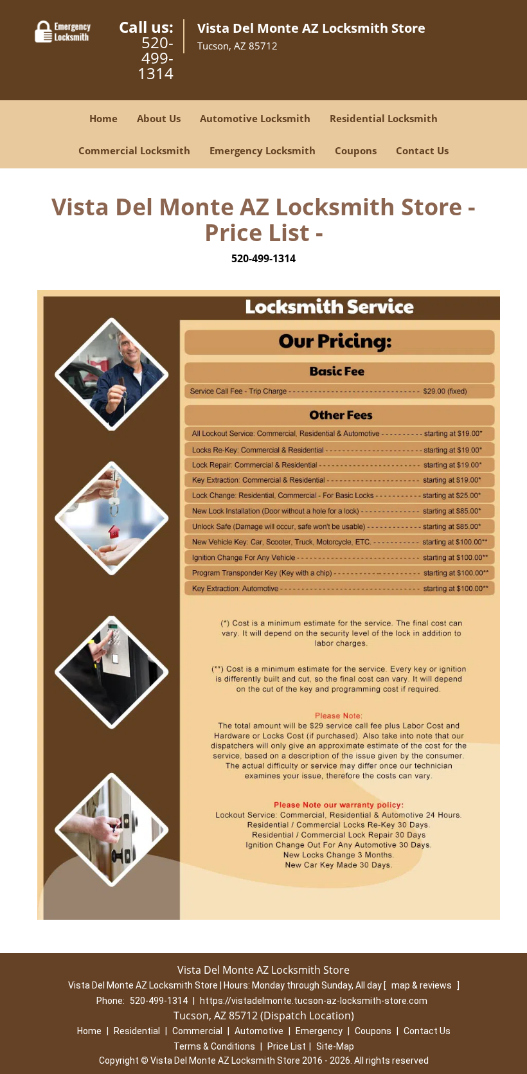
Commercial (197, 1031)
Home (103, 118)
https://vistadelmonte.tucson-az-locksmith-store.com (313, 1001)
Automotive (259, 1031)
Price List (286, 1046)
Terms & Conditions (214, 1046)
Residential (137, 1031)
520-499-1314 (156, 57)
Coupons (356, 150)
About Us (159, 118)
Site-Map (335, 1046)
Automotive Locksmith (255, 118)
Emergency (319, 1031)
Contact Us (422, 150)
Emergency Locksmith (263, 150)
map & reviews (422, 985)
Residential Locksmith (384, 118)
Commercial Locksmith (134, 150)
